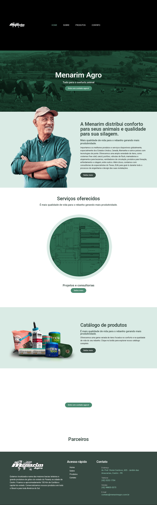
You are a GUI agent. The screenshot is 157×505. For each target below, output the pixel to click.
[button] (11, 251)
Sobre (66, 25)
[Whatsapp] (147, 25)
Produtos (80, 25)
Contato (96, 25)
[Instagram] (143, 25)
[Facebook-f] (138, 25)
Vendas (104, 485)
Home (54, 25)
